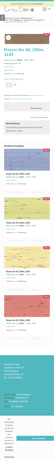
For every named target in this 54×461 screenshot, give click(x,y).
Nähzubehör (26, 18)
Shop (16, 18)
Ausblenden (39, 4)
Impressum (9, 457)
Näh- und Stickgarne (13, 20)
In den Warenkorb (17, 192)
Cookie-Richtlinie (9, 448)
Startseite (8, 18)
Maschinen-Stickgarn (33, 20)
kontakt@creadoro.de (13, 374)
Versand (11, 70)
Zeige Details (37, 192)
